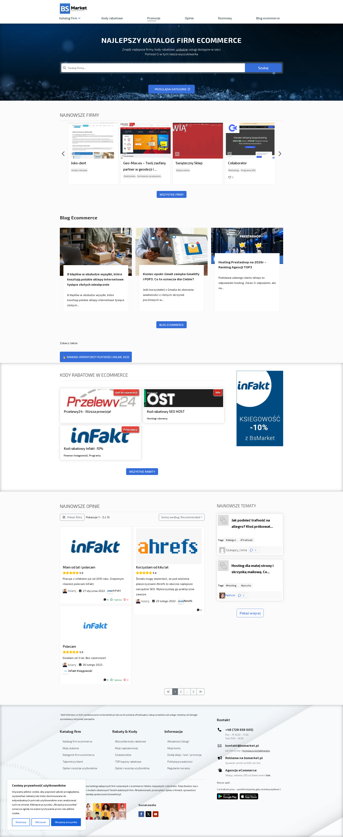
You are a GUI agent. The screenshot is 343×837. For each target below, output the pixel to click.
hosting (232, 585)
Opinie (189, 18)
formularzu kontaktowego (256, 750)
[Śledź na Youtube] (155, 814)
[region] (46, 804)
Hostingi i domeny (157, 418)
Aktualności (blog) (178, 741)
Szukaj (263, 68)
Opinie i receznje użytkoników (80, 768)
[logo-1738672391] (75, 124)
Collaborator (185, 163)
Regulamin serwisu (178, 768)
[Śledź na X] (148, 814)
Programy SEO (196, 170)
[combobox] (153, 67)
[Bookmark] (72, 154)
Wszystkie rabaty (142, 471)
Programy (95, 455)
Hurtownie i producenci (96, 176)
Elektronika (77, 176)
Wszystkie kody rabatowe (130, 741)
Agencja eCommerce (241, 770)
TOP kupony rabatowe (128, 761)
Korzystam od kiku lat (152, 567)
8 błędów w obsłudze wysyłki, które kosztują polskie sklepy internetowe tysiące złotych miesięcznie (95, 279)
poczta (247, 585)
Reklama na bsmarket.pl (244, 758)
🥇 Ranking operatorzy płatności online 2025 (96, 357)
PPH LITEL (236, 163)
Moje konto (174, 748)
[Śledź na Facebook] (141, 814)
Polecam (69, 646)
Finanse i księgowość (76, 455)
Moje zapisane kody (126, 748)
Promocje (153, 19)
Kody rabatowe (112, 18)
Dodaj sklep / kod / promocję (184, 754)
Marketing (181, 170)
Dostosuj (21, 822)
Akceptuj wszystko (66, 822)
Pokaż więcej (250, 613)
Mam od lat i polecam (79, 567)
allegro (232, 539)
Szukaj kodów (123, 754)
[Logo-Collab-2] (180, 128)
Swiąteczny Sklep (136, 163)
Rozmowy (225, 18)
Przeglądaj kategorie (171, 89)
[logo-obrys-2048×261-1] (127, 127)
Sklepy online (130, 170)
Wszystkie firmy (171, 194)
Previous (63, 154)
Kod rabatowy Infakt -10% (83, 448)
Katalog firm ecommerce (77, 741)
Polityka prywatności (179, 761)
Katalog (68, 18)
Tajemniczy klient (73, 761)
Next (279, 154)
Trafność (247, 539)
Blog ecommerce (268, 18)
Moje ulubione (71, 748)
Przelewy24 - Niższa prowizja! (87, 411)
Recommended (180, 517)
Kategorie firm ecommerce (79, 754)
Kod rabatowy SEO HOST (166, 411)
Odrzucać (40, 822)
